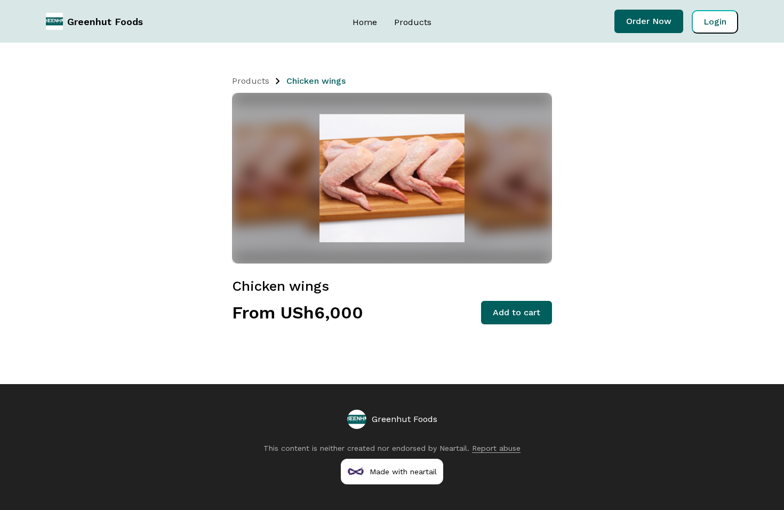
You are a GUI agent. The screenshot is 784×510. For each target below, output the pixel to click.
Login (714, 22)
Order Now (648, 21)
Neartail (453, 448)
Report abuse (496, 448)
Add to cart (516, 312)
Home (365, 22)
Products (412, 22)
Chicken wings (316, 81)
